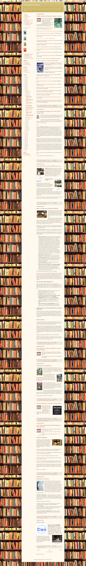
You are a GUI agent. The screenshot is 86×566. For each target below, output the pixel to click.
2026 (25, 76)
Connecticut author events (53, 361)
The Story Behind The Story (28, 22)
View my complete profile (27, 154)
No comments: (49, 105)
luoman (45, 559)
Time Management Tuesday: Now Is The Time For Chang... (29, 100)
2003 (25, 148)
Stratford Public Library (50, 40)
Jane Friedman (26, 62)
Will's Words (47, 407)
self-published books (50, 343)
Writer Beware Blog (27, 64)
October (27, 93)
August (27, 120)
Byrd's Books (57, 71)
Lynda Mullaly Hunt (44, 90)
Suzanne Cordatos (44, 84)
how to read (40, 474)
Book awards (40, 547)
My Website (26, 15)
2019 (25, 85)
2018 (25, 87)
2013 (25, 134)
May (26, 124)
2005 (25, 145)
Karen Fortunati (43, 52)
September (27, 95)
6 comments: (49, 516)
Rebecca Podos (53, 483)
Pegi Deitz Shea (43, 35)
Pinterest (59, 173)
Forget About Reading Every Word (42, 452)
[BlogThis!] (53, 105)
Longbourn (52, 221)
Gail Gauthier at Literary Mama (28, 58)
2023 (25, 80)
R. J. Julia (44, 38)
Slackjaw (25, 71)
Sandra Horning (49, 100)
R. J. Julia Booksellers (51, 46)
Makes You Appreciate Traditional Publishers (47, 208)
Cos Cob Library (50, 55)
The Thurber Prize (27, 72)
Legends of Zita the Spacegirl (48, 377)
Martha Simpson (43, 43)
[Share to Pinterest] (56, 105)
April (26, 126)
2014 (41, 400)
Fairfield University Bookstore (49, 74)
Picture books (43, 420)
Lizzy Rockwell (42, 31)
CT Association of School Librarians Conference (51, 87)
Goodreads (25, 17)
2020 (25, 84)
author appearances (41, 419)
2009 (25, 140)
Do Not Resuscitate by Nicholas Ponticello (43, 274)
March (27, 127)
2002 (25, 149)
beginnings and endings (42, 161)
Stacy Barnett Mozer (43, 40)
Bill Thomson (43, 96)
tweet (53, 170)
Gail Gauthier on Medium (28, 56)
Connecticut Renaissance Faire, (52, 84)
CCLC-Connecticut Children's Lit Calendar (44, 361)
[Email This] (52, 105)
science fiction (52, 400)
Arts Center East (55, 31)
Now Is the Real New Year (45, 128)
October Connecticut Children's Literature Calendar (49, 16)
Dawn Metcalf (49, 356)
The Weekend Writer (27, 24)
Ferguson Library (50, 80)
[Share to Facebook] (55, 105)
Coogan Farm (57, 67)
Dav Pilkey (42, 74)
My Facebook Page (27, 16)
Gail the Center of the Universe (43, 204)
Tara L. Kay (43, 77)
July (26, 122)
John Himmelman (50, 352)
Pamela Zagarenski (42, 33)
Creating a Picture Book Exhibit (48, 31)
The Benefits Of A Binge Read (44, 365)
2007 (25, 142)
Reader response (43, 343)
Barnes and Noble (49, 58)
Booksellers (47, 38)
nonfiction (40, 420)
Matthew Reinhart (44, 46)
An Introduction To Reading (41, 449)
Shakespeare (47, 420)
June (26, 123)
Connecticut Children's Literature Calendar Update (49, 403)
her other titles (50, 223)
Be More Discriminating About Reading (43, 457)
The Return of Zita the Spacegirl (42, 378)
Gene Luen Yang (44, 93)
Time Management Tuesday (56, 161)
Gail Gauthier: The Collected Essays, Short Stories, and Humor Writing (28, 55)
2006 (25, 144)
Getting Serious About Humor (28, 20)
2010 (25, 138)
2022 (25, 81)
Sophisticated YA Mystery (43, 479)
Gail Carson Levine (52, 71)
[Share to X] (54, 105)
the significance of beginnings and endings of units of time (50, 120)
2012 (39, 400)
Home (49, 550)
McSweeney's (26, 69)
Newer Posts (38, 550)
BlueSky (25, 14)
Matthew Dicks (43, 48)
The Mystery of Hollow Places (52, 481)
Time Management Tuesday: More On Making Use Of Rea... (29, 115)
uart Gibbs (41, 38)
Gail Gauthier (27, 153)
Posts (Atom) (42, 554)
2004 (25, 146)
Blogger (51, 559)
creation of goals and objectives (41, 122)
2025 (25, 77)
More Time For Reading (40, 460)
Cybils (43, 547)
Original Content (32, 4)
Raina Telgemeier (52, 62)
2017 (25, 88)
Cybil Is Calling (40, 522)
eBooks (40, 343)
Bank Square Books (48, 33)
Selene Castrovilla (44, 100)
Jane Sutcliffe (41, 87)
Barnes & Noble (48, 48)
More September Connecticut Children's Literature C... (29, 108)
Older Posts (60, 550)
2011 (25, 137)
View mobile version (49, 551)
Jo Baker (56, 221)
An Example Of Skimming (41, 455)
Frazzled (25, 68)
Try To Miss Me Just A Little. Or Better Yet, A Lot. (49, 166)
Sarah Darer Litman (44, 80)
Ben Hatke (51, 370)
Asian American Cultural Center (52, 93)
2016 (25, 89)
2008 (25, 141)
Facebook (58, 169)
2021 (25, 83)
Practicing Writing (27, 63)
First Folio (47, 413)
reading (46, 343)
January (27, 130)
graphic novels (44, 400)
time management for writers (49, 161)
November (27, 92)
